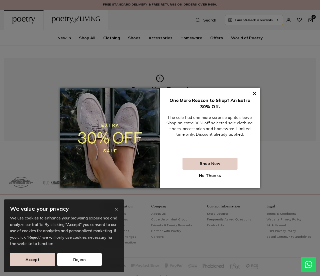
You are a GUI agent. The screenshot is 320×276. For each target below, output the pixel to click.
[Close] (116, 209)
